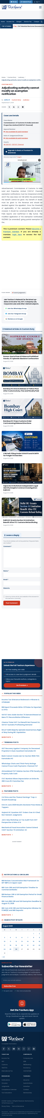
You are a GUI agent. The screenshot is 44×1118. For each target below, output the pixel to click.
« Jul (3, 957)
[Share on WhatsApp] (18, 107)
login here (17, 234)
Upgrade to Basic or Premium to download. (20, 151)
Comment (7, 546)
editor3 (7, 100)
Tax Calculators (7, 1093)
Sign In (38, 2)
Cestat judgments (19, 293)
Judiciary (21, 77)
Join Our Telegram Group (17, 314)
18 (10, 945)
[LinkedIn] (19, 1049)
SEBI (24, 1061)
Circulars (5, 1083)
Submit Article (27, 1083)
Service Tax (27, 21)
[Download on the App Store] (29, 1024)
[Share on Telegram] (23, 107)
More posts (6, 737)
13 (22, 941)
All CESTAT (7, 144)
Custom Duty (11, 77)
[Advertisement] (22, 53)
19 (16, 945)
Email (5, 580)
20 (22, 945)
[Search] (41, 21)
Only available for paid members (16, 132)
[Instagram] (24, 1049)
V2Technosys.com (7, 1103)
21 (27, 945)
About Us (26, 1080)
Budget (19, 21)
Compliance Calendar (9, 1089)
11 (10, 941)
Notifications (6, 1080)
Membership (27, 1093)
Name (6, 571)
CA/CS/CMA (27, 1071)
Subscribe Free (10, 986)
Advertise (26, 1086)
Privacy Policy (6, 1106)
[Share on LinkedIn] (14, 107)
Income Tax (10, 21)
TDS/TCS (4, 1068)
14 (28, 941)
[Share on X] (9, 107)
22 (33, 945)
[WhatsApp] (29, 1049)
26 (16, 949)
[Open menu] (40, 7)
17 (4, 945)
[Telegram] (34, 1049)
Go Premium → (22, 685)
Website (6, 588)
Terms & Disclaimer (18, 1106)
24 (5, 949)
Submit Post (27, 2)
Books (15, 2)
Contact (26, 1089)
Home (3, 21)
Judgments (5, 1086)
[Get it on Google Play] (14, 1024)
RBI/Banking (27, 1065)
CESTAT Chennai (18, 144)
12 (16, 941)
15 (33, 941)
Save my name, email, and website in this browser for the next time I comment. (22, 597)
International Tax (7, 1071)
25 (10, 949)
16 (39, 941)
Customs (5, 1065)
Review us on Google (15, 319)
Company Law (28, 1058)
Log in (19, 157)
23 (39, 945)
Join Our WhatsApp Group (17, 308)
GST (3, 1061)
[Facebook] (4, 1049)
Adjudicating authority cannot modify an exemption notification (20, 91)
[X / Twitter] (9, 1049)
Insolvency (26, 1068)
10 (4, 941)
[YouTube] (14, 1049)
